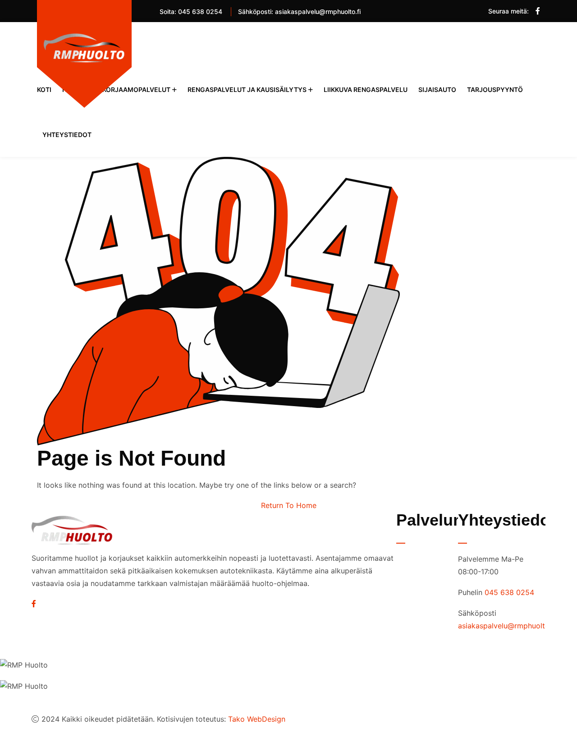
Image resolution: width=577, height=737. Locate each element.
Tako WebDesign (256, 718)
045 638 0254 (200, 11)
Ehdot (415, 584)
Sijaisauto (437, 89)
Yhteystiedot (67, 134)
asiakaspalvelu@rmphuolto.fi (318, 11)
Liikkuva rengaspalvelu (366, 89)
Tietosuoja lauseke (423, 562)
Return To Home (288, 505)
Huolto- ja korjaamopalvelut (116, 89)
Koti (44, 89)
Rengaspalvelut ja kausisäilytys (247, 89)
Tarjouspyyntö (495, 89)
